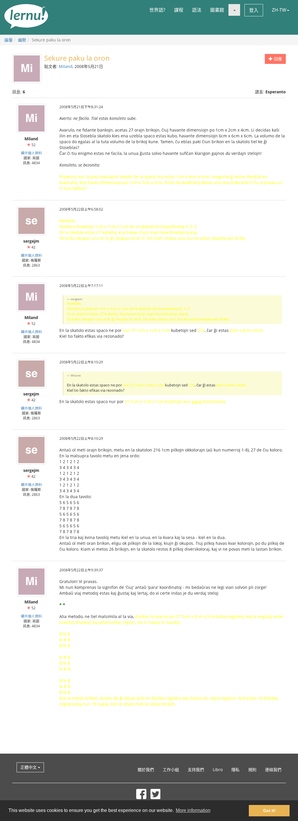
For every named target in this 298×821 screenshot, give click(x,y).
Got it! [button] (269, 810)
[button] (234, 10)
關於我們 (146, 769)
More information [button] (193, 810)
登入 (253, 10)
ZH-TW (279, 10)
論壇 (8, 40)
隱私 (235, 769)
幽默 (22, 40)
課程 (178, 10)
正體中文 (29, 767)
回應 (277, 59)
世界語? (157, 10)
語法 (196, 10)
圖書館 (217, 10)
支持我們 (196, 769)
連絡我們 (273, 769)
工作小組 (171, 769)
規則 (252, 769)
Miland (65, 66)
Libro (218, 769)
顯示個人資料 (31, 152)
